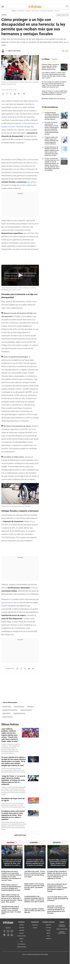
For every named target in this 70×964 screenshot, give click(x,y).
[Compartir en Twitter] (10, 93)
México (21, 938)
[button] (2, 7)
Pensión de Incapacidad (46, 10)
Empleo (35, 927)
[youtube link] (4, 935)
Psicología (27, 10)
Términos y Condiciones (62, 925)
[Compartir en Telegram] (18, 93)
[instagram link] (11, 931)
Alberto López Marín (14, 51)
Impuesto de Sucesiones (9, 710)
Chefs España (20, 10)
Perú (21, 941)
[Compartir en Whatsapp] (3, 93)
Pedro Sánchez (35, 10)
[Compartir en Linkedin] (14, 93)
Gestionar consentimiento (62, 932)
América (21, 925)
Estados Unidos (21, 936)
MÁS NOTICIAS (20, 835)
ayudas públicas (26, 185)
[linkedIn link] (11, 935)
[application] (20, 275)
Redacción (35, 925)
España (3, 15)
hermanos (9, 602)
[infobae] (35, 6)
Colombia (21, 930)
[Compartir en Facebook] (7, 93)
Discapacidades (19, 706)
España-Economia (19, 713)
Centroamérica (21, 944)
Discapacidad (6, 706)
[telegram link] (8, 935)
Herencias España (26, 710)
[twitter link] (8, 931)
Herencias (30, 706)
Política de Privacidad (62, 929)
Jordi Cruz (57, 10)
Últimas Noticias (21, 946)
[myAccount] (67, 6)
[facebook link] (4, 931)
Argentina (21, 927)
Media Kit (48, 938)
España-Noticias (7, 717)
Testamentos (6, 713)
